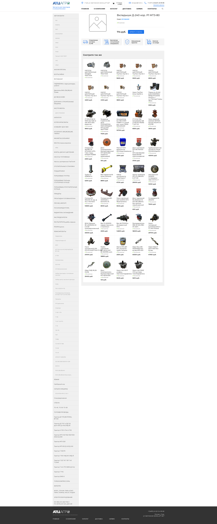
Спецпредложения (60, 398)
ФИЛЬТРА (57, 486)
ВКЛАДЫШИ (58, 79)
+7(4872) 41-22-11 (153, 511)
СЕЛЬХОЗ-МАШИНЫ (61, 389)
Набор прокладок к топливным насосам (64, 274)
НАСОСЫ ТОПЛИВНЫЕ (62, 157)
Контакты (152, 9)
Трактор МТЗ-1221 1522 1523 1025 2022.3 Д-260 (64, 436)
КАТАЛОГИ (57, 117)
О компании (99, 9)
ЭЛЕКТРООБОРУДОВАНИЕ (63, 497)
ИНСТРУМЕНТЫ (59, 108)
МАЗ (56, 47)
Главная (85, 9)
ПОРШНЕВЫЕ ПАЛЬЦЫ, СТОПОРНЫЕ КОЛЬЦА (62, 181)
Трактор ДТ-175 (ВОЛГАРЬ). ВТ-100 (63, 418)
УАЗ (56, 60)
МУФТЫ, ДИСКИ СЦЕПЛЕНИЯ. (64, 152)
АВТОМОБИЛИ (59, 16)
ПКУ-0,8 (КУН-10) (60, 288)
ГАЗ (56, 20)
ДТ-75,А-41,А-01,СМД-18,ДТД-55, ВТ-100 (64, 250)
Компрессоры (59, 260)
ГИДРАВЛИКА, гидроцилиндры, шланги (64, 85)
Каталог (113, 9)
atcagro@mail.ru (137, 3)
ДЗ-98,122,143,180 (59, 97)
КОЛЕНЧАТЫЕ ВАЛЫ (61, 122)
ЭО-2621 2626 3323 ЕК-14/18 (62, 361)
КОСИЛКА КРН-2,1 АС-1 (61, 393)
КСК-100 (57, 264)
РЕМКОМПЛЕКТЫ (60, 231)
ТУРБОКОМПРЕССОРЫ (62, 481)
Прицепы (58, 299)
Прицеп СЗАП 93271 (61, 56)
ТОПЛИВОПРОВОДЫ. (61, 412)
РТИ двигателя (59, 303)
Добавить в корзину (136, 32)
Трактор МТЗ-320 (59, 441)
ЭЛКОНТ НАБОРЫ (60, 357)
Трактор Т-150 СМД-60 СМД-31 (64, 456)
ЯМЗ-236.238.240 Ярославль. (63, 375)
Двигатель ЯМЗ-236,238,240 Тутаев (63, 91)
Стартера (58, 308)
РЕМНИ (56, 379)
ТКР (56, 334)
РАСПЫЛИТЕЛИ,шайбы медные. (65, 222)
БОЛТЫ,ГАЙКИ (59, 74)
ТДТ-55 (57, 330)
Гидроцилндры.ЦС (60, 240)
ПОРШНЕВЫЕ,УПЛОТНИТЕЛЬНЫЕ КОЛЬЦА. (65, 188)
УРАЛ (56, 65)
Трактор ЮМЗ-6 (59, 476)
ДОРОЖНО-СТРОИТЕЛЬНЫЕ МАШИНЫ (64, 102)
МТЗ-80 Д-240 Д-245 (61, 269)
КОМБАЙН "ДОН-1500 (61, 127)
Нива (56, 51)
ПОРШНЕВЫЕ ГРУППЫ (62, 176)
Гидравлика (58, 236)
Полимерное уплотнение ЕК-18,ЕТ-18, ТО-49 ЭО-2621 (62, 293)
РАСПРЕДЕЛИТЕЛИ (60, 217)
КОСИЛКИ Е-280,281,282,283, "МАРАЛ (63, 132)
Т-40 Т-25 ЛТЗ (59, 321)
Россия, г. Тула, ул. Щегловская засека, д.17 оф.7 (153, 515)
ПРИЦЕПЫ (57, 194)
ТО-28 (57, 348)
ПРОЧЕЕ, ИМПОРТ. (60, 203)
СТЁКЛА (57, 403)
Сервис (139, 9)
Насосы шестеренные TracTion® (64, 161)
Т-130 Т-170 (58, 312)
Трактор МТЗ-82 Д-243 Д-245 (63, 446)
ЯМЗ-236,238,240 (60, 370)
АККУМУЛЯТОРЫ (60, 69)
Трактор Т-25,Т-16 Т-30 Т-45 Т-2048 (63, 461)
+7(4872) (152, 3)
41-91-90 (161, 511)
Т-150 (56, 317)
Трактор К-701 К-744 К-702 (63, 430)
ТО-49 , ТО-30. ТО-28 (60, 407)
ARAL (56, 147)
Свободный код (59, 384)
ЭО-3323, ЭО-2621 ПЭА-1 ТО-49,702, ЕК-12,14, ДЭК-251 (63, 503)
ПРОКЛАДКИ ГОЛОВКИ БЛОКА (64, 198)
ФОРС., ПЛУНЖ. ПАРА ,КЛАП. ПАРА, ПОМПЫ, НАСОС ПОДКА (64, 491)
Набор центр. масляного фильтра (65, 279)
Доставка (127, 9)
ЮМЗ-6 (57, 366)
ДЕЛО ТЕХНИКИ (60, 113)
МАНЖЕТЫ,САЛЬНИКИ (61, 138)
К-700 (57, 255)
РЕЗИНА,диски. (59, 227)
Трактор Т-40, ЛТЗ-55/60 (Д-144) (64, 467)
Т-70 (56, 326)
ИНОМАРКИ (59, 33)
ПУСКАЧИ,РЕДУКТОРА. (61, 208)
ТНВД (57, 339)
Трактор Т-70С (59, 472)
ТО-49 (57, 352)
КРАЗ (56, 42)
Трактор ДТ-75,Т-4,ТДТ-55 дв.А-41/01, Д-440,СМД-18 (62, 424)
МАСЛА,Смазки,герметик (62, 143)
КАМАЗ (57, 38)
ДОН (56, 245)
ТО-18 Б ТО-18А (59, 343)
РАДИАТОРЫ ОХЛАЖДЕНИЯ (63, 212)
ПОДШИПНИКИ (59, 171)
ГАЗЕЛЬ (57, 24)
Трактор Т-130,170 (59, 451)
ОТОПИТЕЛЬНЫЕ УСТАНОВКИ (64, 166)
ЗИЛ (56, 29)
